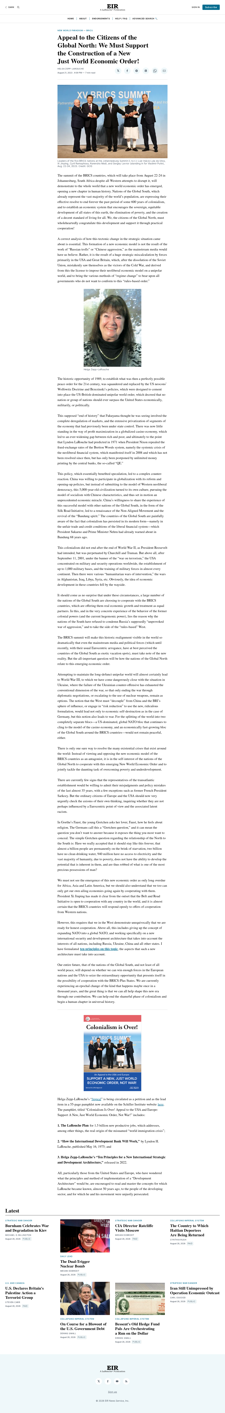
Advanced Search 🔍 (144, 18)
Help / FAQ (121, 18)
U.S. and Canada (15, 1283)
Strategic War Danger (18, 1220)
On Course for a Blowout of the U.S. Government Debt (83, 1326)
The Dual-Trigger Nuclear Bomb (75, 1263)
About (83, 18)
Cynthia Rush (178, 1239)
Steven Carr (12, 1302)
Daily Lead (66, 1256)
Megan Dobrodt (69, 1271)
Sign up (112, 1391)
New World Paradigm (70, 30)
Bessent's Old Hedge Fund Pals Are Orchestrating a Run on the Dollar (137, 1328)
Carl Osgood (178, 1297)
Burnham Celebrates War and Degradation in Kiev (27, 1228)
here (161, 1104)
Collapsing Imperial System (187, 1220)
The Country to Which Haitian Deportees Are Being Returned (189, 1230)
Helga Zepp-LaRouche (70, 68)
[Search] (18, 7)
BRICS (89, 30)
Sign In (196, 7)
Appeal (96, 1099)
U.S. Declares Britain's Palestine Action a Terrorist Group (24, 1292)
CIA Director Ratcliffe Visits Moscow (134, 1228)
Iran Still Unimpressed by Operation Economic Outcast (195, 1290)
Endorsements (101, 18)
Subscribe (211, 7)
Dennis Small (68, 1333)
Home (71, 18)
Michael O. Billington (18, 1235)
